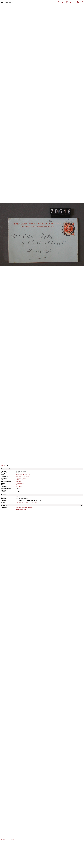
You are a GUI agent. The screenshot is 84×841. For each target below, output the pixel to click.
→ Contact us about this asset (8, 839)
